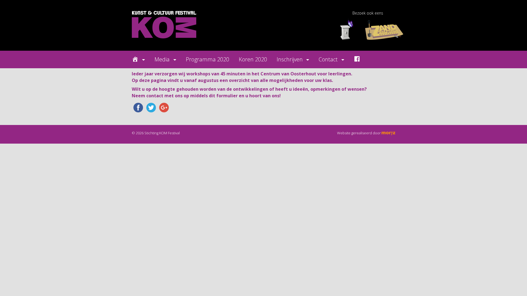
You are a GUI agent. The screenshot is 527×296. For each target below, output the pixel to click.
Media (162, 59)
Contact (328, 59)
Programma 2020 (207, 59)
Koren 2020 (253, 59)
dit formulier (223, 96)
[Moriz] (388, 132)
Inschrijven (290, 59)
